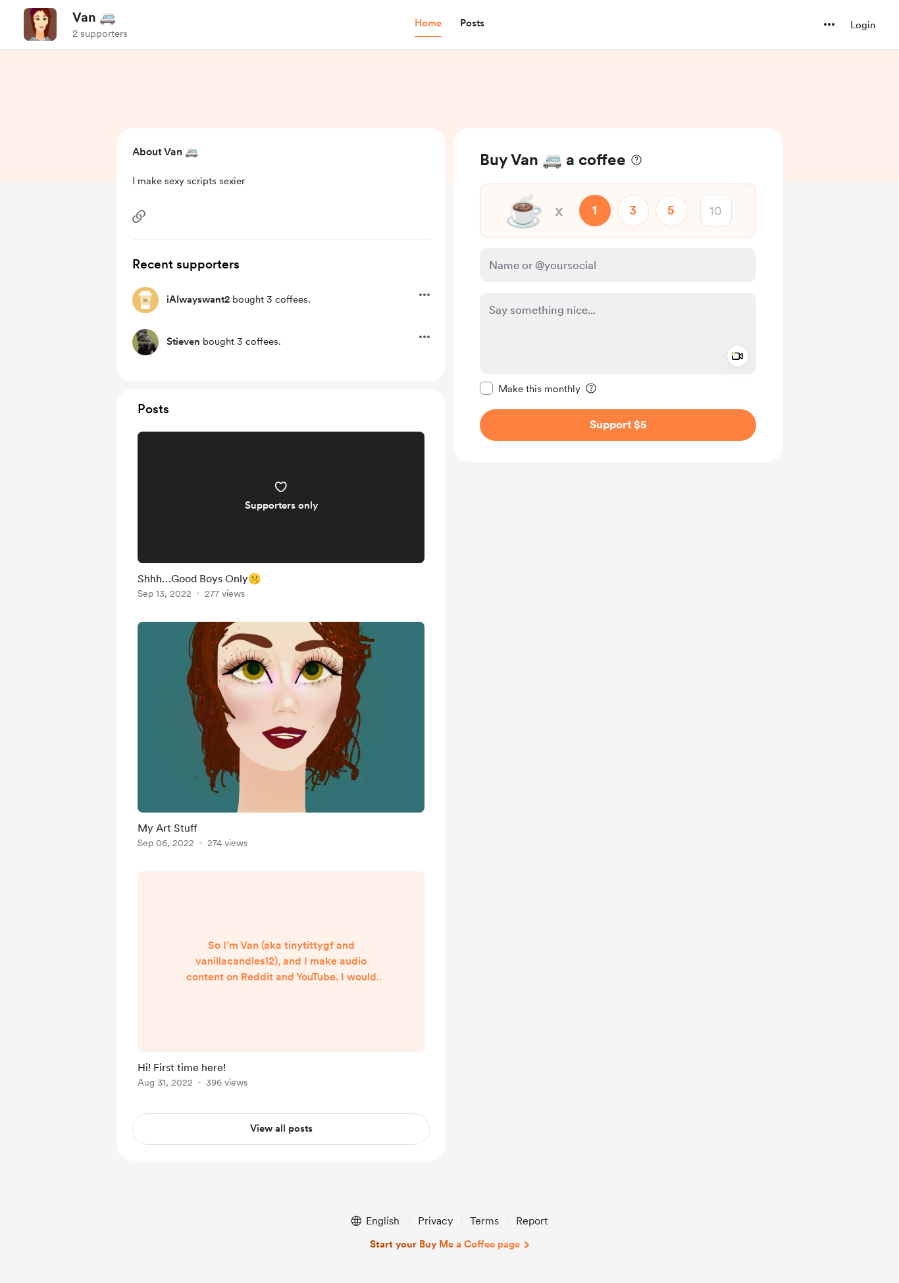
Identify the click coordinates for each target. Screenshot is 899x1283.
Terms (484, 1221)
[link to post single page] (281, 517)
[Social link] (138, 216)
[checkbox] (530, 388)
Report (532, 1221)
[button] (428, 23)
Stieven (183, 341)
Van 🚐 (94, 17)
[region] (618, 295)
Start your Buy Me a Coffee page (445, 1244)
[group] (281, 517)
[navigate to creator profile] (40, 24)
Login (862, 25)
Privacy (435, 1221)
